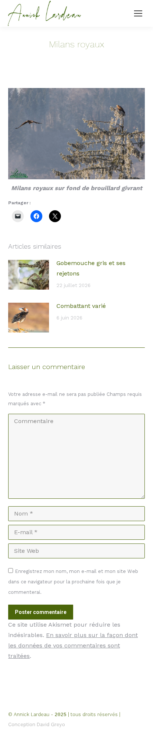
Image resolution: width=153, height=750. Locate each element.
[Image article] (28, 275)
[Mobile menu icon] (138, 13)
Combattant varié (81, 305)
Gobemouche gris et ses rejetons (91, 268)
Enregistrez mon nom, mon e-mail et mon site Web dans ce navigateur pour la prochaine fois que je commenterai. (73, 581)
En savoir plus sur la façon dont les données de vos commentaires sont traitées (73, 645)
